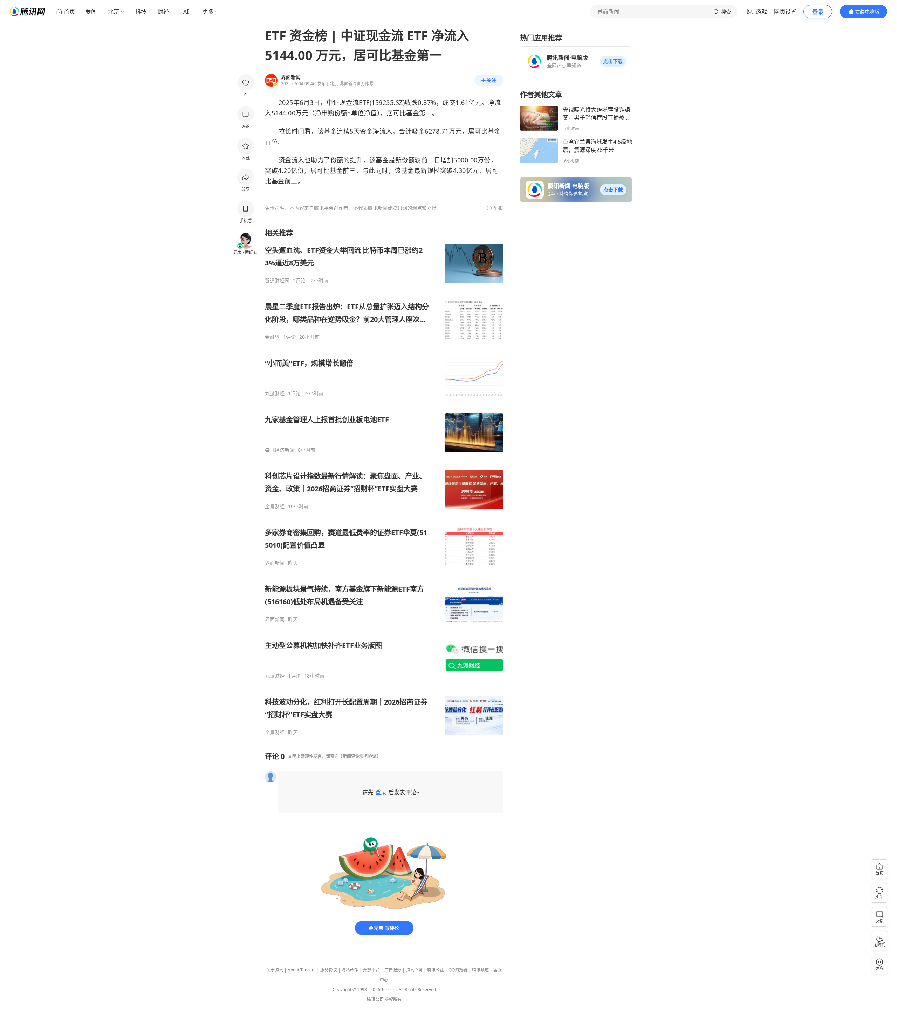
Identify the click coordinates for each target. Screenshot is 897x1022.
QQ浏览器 (457, 970)
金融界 (272, 337)
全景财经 (275, 506)
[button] (613, 61)
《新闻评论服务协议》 (359, 756)
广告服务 (392, 970)
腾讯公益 (435, 970)
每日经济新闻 (279, 450)
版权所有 (393, 999)
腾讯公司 (375, 999)
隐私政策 (350, 970)
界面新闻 (275, 562)
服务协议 (328, 970)
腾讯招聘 (414, 970)
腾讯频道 (480, 970)
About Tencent (302, 970)
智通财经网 (277, 280)
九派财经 (275, 393)
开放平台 (371, 970)
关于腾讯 (274, 970)
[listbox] (384, 482)
